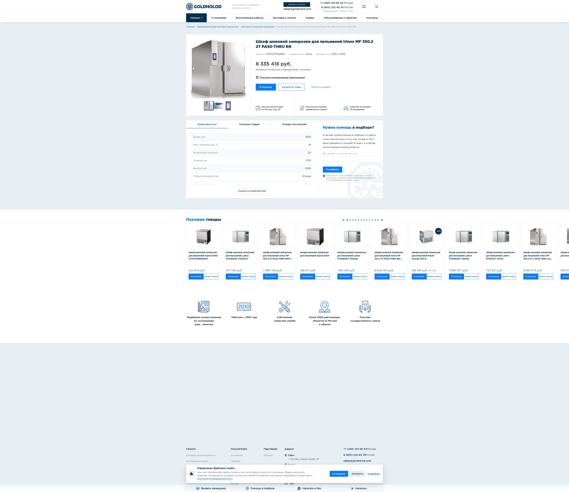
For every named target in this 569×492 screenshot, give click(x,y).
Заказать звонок (296, 4)
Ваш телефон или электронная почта (340, 153)
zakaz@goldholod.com (297, 9)
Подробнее (374, 474)
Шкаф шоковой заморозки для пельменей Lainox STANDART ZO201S (463, 256)
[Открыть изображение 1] (218, 68)
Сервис (309, 17)
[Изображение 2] (218, 106)
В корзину (265, 87)
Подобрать (332, 169)
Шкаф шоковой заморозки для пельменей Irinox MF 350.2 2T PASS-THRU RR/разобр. (389, 256)
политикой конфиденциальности (362, 178)
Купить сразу (211, 276)
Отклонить (357, 474)
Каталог (195, 17)
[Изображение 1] (209, 106)
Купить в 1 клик (291, 87)
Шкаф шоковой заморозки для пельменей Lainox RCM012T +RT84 (500, 256)
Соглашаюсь (339, 474)
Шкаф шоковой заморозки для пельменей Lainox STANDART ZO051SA (240, 256)
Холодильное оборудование (200, 455)
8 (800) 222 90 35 (332, 7)
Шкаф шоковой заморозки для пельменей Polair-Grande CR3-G (426, 256)
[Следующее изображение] (243, 68)
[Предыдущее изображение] (193, 68)
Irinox (309, 54)
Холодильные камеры (197, 461)
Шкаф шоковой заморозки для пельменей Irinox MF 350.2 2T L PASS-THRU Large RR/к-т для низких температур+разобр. (538, 256)
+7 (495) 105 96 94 (331, 2)
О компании (218, 17)
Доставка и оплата (284, 17)
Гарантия (235, 461)
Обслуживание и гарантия (340, 17)
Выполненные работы (249, 17)
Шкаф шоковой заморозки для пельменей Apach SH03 (314, 254)
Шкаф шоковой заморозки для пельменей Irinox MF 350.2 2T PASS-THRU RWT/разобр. (277, 256)
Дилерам (268, 455)
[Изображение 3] (228, 106)
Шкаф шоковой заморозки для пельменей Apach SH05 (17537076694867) (203, 256)
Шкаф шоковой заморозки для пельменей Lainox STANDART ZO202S (351, 256)
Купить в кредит (321, 87)
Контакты (372, 17)
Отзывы (235, 484)
